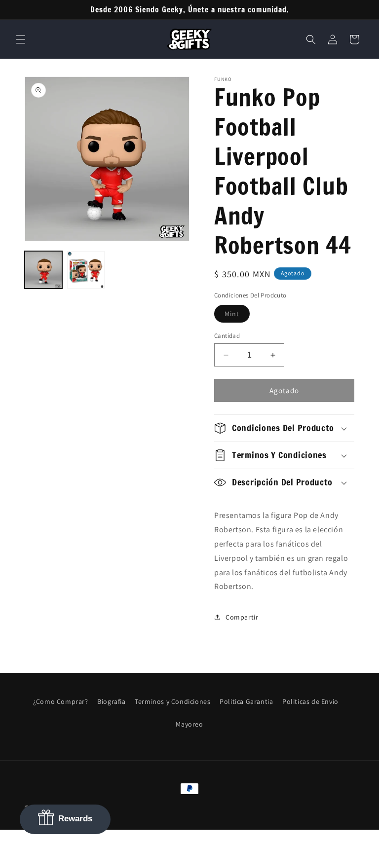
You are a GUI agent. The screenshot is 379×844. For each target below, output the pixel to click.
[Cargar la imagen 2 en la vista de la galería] (86, 270)
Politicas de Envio (310, 701)
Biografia (111, 701)
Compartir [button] (242, 617)
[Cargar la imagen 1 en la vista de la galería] (43, 270)
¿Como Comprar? (60, 701)
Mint (237, 316)
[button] (21, 39)
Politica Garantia (246, 701)
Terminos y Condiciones (172, 701)
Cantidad (227, 335)
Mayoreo (189, 724)
